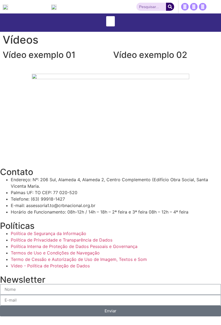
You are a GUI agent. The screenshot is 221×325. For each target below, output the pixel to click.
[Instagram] (202, 7)
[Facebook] (185, 7)
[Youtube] (194, 7)
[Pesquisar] (170, 7)
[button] (110, 21)
